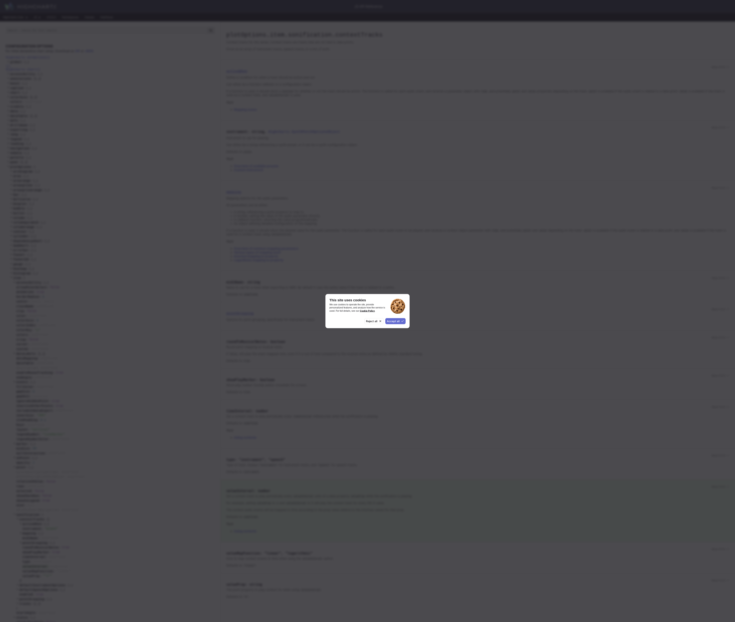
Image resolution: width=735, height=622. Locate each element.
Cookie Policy (367, 310)
